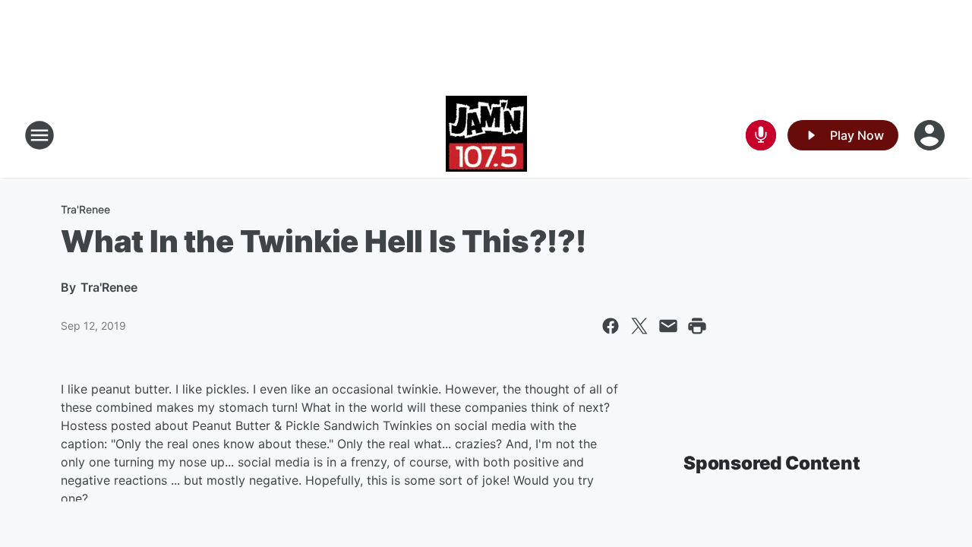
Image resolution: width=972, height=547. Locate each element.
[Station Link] (486, 135)
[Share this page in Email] (668, 326)
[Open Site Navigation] (39, 135)
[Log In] (931, 135)
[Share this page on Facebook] (610, 326)
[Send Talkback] (761, 135)
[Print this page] (697, 326)
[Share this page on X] (639, 326)
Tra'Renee (85, 209)
